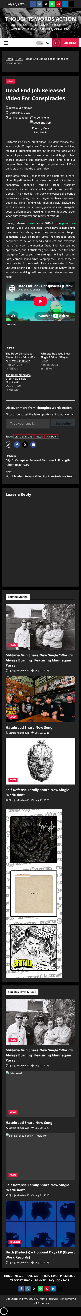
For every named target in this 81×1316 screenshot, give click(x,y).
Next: (40, 474)
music (31, 223)
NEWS (19, 58)
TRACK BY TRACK (21, 1280)
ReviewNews (68, 1298)
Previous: (38, 460)
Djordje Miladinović (20, 107)
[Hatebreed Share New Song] (40, 699)
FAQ (51, 1280)
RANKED (40, 1280)
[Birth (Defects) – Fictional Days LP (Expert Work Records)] (40, 1224)
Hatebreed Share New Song (29, 727)
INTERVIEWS (49, 1275)
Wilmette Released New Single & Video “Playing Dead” (55, 357)
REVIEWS (15, 1242)
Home (9, 58)
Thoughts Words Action (40, 18)
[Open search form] (47, 42)
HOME (8, 1275)
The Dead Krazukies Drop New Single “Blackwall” (18, 378)
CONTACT (63, 1280)
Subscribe (70, 42)
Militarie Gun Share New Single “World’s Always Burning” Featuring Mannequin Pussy (39, 660)
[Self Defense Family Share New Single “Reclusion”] (40, 761)
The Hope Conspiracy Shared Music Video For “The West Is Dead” (20, 357)
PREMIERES (67, 1275)
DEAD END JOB (24, 436)
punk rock (68, 223)
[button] (6, 43)
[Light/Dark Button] (40, 43)
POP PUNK (52, 436)
